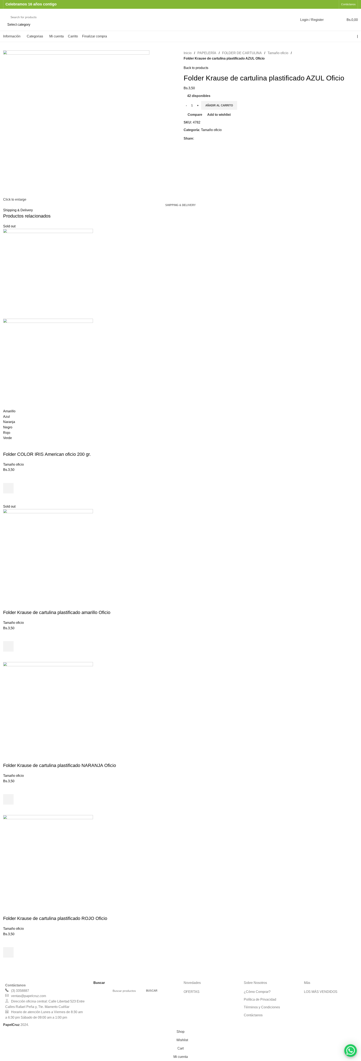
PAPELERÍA (206, 53)
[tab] (180, 205)
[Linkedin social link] (210, 138)
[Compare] (8, 446)
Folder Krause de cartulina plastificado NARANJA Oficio (59, 765)
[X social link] (201, 138)
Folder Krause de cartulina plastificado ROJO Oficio (55, 918)
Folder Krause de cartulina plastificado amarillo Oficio (56, 612)
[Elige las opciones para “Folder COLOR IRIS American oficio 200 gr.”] (8, 488)
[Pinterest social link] (206, 138)
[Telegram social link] (215, 138)
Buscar (151, 990)
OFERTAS (192, 991)
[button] (8, 799)
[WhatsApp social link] (334, 4)
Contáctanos (253, 1015)
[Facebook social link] (323, 4)
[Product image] (48, 363)
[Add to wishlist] (8, 478)
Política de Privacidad (260, 999)
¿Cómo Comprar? (257, 991)
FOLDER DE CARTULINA (242, 53)
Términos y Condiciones (262, 1007)
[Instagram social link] (328, 4)
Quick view (8, 498)
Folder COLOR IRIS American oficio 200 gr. (47, 454)
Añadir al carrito (219, 105)
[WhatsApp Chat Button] (350, 1050)
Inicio (188, 53)
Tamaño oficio (278, 53)
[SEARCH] (286, 19)
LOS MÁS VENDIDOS (320, 991)
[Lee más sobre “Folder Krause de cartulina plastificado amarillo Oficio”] (8, 646)
